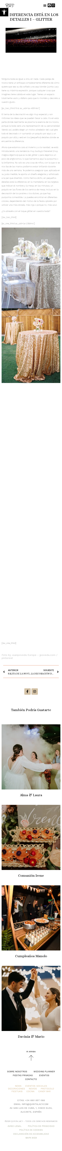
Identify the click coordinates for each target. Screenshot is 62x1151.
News (18, 1086)
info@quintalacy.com (35, 1104)
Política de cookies (31, 1130)
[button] (4, 12)
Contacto (31, 1079)
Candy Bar (44, 1091)
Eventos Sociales (36, 1086)
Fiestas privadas (23, 1075)
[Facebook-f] (27, 691)
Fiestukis (17, 1091)
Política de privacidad (41, 1126)
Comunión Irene (31, 875)
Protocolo (47, 1088)
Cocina (30, 1091)
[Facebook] (49, 5)
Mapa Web (31, 1138)
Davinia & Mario (31, 1036)
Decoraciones (16, 1088)
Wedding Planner (44, 1071)
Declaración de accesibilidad (31, 1134)
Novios (33, 1088)
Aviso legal (14, 1126)
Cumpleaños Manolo (31, 956)
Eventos (44, 1075)
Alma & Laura (31, 795)
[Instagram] (53, 5)
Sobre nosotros (17, 1071)
